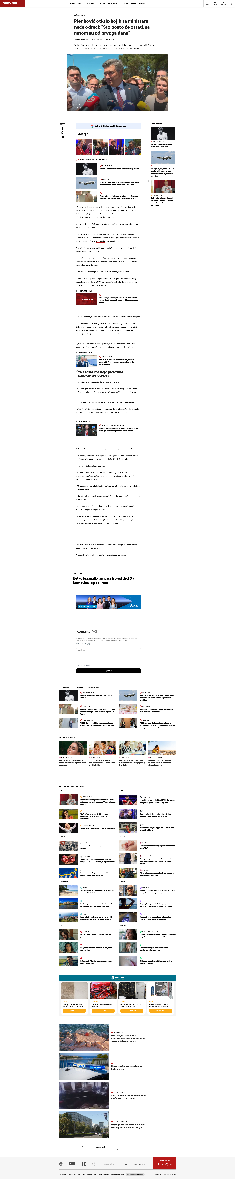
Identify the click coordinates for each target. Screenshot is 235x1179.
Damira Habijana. (133, 317)
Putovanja (112, 3)
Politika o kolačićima (117, 1174)
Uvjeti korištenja (87, 1174)
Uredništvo (62, 1174)
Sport (80, 3)
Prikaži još (100, 1147)
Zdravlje (124, 3)
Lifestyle (101, 3)
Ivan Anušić (100, 241)
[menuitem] (231, 3)
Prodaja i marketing (74, 1174)
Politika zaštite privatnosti (101, 1174)
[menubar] (231, 3)
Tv (149, 3)
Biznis (133, 3)
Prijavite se (109, 671)
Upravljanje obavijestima (136, 1174)
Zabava (142, 3)
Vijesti (72, 3)
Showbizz (90, 3)
